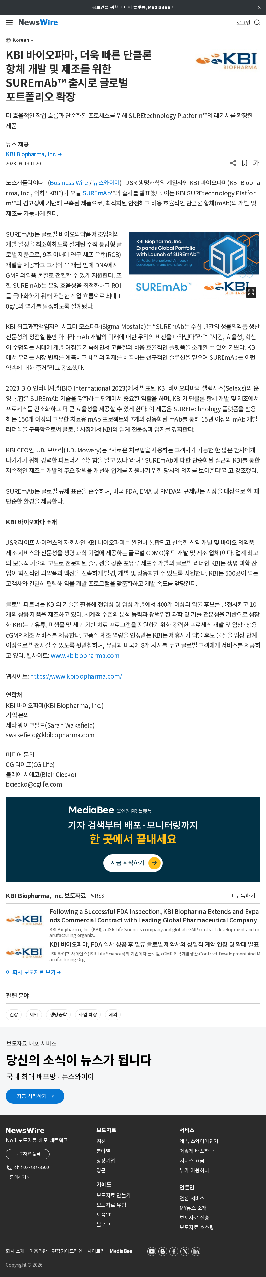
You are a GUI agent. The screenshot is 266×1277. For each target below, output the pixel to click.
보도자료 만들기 (113, 1195)
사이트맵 (96, 1251)
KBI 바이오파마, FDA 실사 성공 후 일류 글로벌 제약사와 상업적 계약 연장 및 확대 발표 (154, 944)
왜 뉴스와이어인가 (199, 1141)
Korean (21, 40)
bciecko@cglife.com (34, 784)
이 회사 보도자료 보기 (33, 972)
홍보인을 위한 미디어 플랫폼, (132, 7)
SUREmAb (96, 193)
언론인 (187, 1187)
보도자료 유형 (111, 1205)
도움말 (103, 1215)
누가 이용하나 (194, 1170)
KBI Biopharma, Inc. (34, 154)
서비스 (187, 1130)
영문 (101, 1170)
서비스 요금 (191, 1160)
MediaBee (121, 1251)
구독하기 (245, 895)
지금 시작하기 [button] (32, 1096)
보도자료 (106, 1130)
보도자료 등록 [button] (28, 1154)
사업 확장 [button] (88, 1015)
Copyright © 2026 (24, 1265)
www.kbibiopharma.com (85, 656)
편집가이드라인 (67, 1251)
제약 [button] (34, 1015)
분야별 (103, 1151)
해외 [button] (112, 1015)
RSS (99, 895)
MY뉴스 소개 (193, 1208)
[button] (233, 163)
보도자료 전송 (194, 1217)
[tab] (135, 1130)
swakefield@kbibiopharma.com (50, 735)
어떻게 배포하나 (196, 1151)
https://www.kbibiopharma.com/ (76, 676)
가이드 (103, 1184)
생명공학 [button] (58, 1015)
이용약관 (38, 1251)
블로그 (103, 1224)
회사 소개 (15, 1251)
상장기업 (105, 1160)
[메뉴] (8, 22)
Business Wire (69, 183)
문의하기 (19, 1177)
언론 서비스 (191, 1198)
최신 (101, 1141)
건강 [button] (13, 1015)
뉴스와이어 (106, 183)
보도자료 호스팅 (196, 1227)
